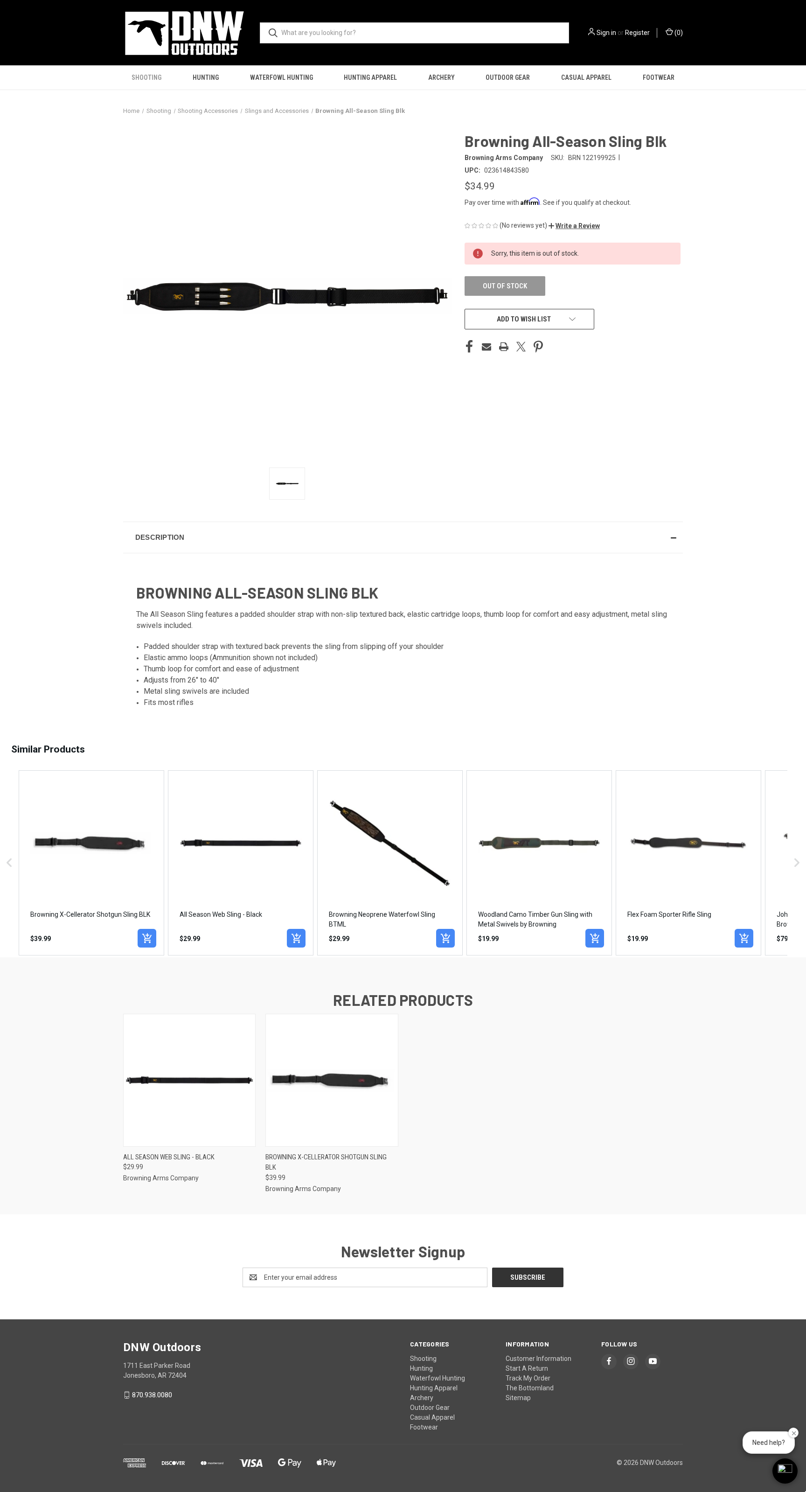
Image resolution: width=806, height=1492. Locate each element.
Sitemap (518, 1397)
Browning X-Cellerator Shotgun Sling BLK (326, 1162)
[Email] (486, 346)
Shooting (146, 77)
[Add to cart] (147, 938)
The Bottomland (530, 1388)
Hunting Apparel (370, 77)
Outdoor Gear (508, 77)
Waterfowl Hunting (281, 77)
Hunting (206, 77)
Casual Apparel (586, 77)
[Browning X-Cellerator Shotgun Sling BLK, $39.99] (331, 1080)
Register (637, 32)
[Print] (503, 346)
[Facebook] (469, 346)
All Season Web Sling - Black (169, 1157)
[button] (574, 226)
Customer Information (538, 1358)
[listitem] (91, 862)
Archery (441, 77)
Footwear (658, 77)
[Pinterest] (538, 346)
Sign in (606, 32)
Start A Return (527, 1368)
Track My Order (528, 1378)
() (678, 32)
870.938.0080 (152, 1395)
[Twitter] (521, 346)
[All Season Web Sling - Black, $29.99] (189, 1080)
